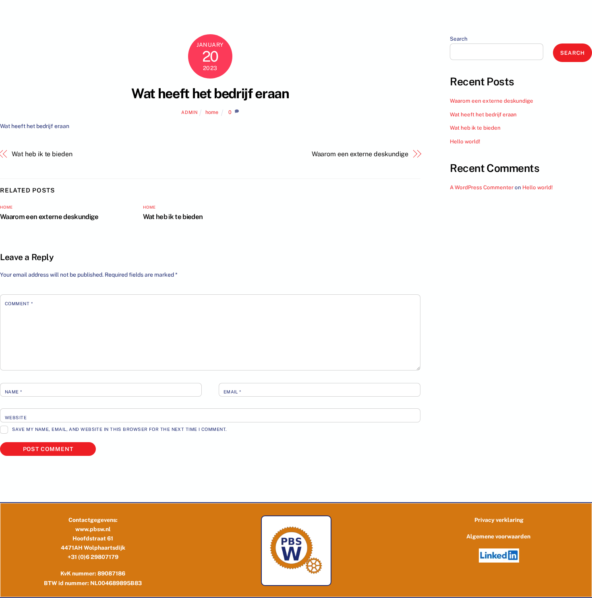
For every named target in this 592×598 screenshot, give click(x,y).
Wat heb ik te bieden (42, 154)
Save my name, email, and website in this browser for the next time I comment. (119, 429)
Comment (19, 303)
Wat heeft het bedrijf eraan (210, 93)
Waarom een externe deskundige (360, 154)
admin (189, 112)
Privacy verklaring (499, 520)
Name (13, 392)
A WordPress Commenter (481, 187)
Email (232, 392)
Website (16, 417)
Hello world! (465, 141)
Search (459, 38)
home (211, 112)
